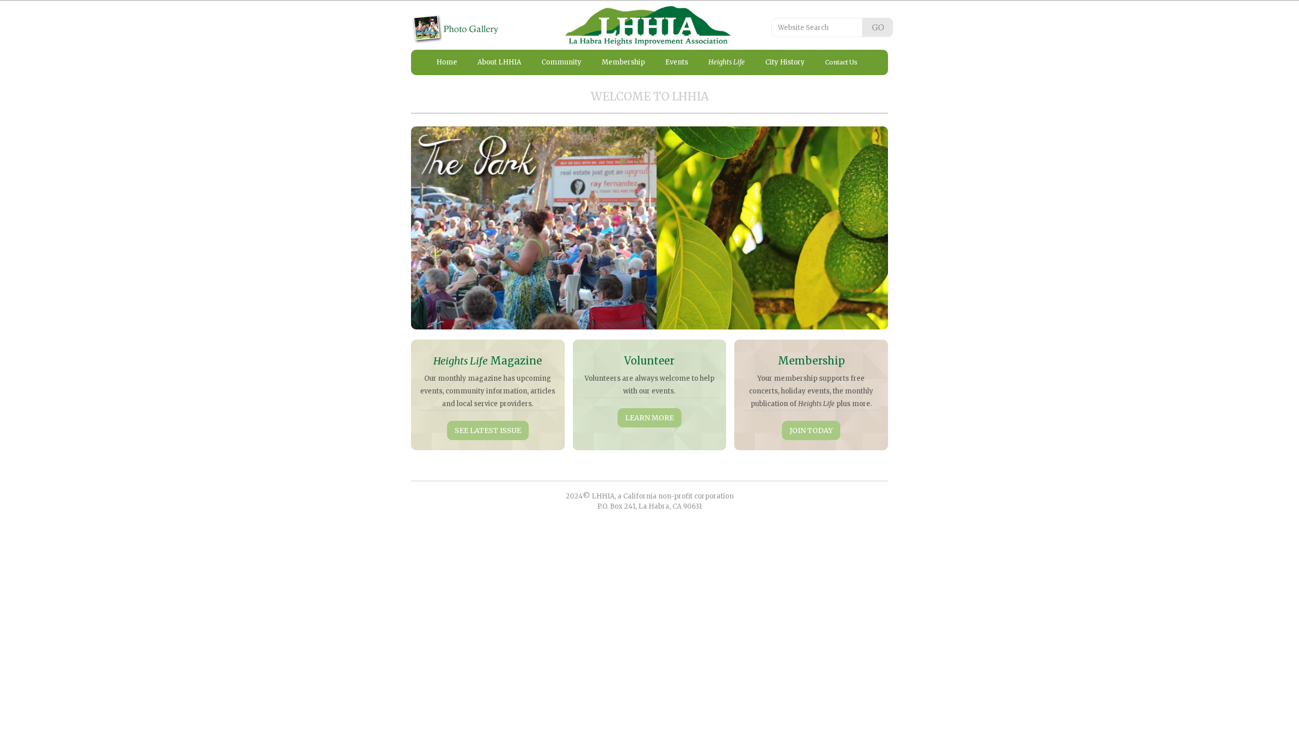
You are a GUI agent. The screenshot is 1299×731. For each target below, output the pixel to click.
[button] (431, 227)
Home (446, 62)
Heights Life (726, 62)
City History (785, 62)
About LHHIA (499, 62)
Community (561, 62)
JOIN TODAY (811, 430)
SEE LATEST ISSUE (488, 430)
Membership (623, 62)
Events (676, 62)
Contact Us (841, 62)
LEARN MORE (649, 417)
